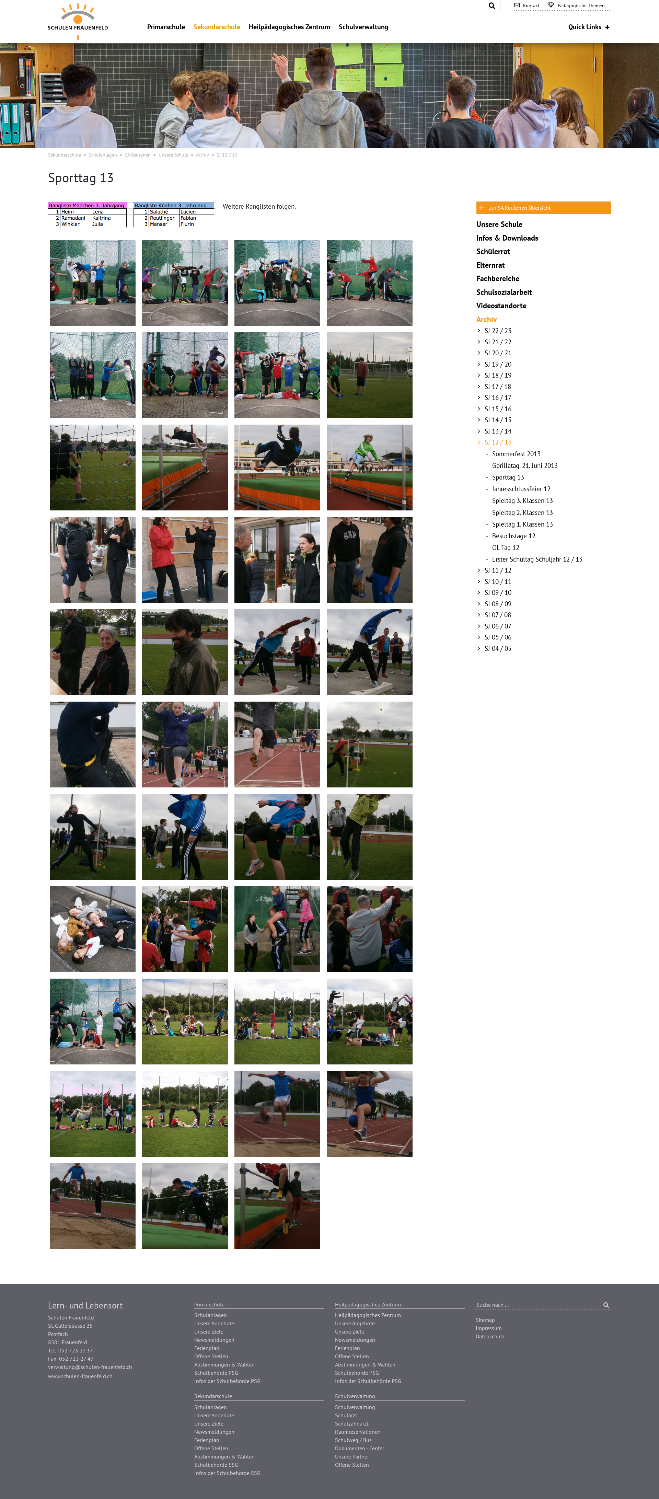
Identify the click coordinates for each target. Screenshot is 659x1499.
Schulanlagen (103, 155)
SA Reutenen (138, 155)
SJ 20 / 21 (498, 353)
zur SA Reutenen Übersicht (520, 207)
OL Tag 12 (505, 547)
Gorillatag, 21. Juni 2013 (525, 465)
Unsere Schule (173, 155)
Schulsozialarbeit (504, 292)
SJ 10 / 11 (498, 581)
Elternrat (490, 265)
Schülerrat (493, 251)
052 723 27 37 (75, 1350)
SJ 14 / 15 (498, 420)
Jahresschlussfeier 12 (521, 489)
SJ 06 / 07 (498, 626)
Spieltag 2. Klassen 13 (522, 512)
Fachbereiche (497, 278)
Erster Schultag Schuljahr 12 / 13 (537, 559)
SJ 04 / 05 (498, 648)
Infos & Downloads (507, 238)
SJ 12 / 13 (498, 442)
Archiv (202, 155)
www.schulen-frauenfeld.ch (80, 1376)
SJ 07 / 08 (498, 615)
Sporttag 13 (508, 477)
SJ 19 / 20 (498, 364)
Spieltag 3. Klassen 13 (522, 500)
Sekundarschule (64, 155)
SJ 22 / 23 (498, 330)
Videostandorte (501, 305)
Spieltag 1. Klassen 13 (522, 524)
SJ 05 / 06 (498, 637)
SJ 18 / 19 (498, 375)
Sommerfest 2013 (516, 454)
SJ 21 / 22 (498, 342)
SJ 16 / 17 (498, 397)
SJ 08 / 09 (498, 604)
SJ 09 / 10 (498, 592)
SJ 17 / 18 (498, 386)
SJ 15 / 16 (498, 409)
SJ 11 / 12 (498, 570)
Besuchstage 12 (513, 536)
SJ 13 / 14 (498, 431)
